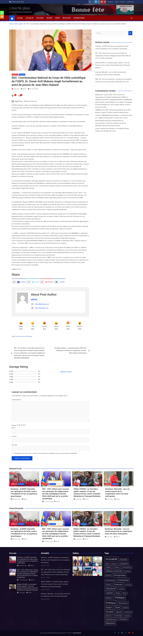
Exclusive (21, 484)
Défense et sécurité (114, 571)
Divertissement (126, 567)
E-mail (14, 436)
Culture (108, 567)
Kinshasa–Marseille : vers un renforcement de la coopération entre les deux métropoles (117, 492)
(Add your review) (66, 372)
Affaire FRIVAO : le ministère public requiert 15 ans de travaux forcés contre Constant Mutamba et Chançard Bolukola (112, 65)
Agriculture (123, 559)
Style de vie (128, 612)
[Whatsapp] (2, 13)
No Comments (34, 89)
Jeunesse (110, 2)
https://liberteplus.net (41, 308)
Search (130, 33)
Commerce (114, 564)
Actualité (29, 18)
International (79, 18)
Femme (122, 2)
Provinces (123, 603)
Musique (109, 598)
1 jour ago (78, 499)
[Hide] (1, 20)
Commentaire (16, 400)
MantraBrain (77, 633)
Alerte (107, 564)
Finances (118, 584)
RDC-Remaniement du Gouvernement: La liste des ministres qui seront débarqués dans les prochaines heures (110, 123)
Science (125, 607)
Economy (127, 571)
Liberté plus (19, 8)
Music (125, 593)
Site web (14, 445)
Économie (123, 619)
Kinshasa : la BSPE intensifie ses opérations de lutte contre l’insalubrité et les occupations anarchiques (24, 492)
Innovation (128, 585)
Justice (109, 593)
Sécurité (108, 615)
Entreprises (119, 575)
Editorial (108, 575)
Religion (109, 607)
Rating (14, 425)
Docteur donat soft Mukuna (23, 336)
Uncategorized (111, 619)
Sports (119, 612)
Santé (116, 2)
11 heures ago (48, 501)
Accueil (20, 18)
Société (49, 18)
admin (24, 89)
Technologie (130, 2)
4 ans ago (16, 89)
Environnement (110, 580)
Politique (40, 18)
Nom (14, 428)
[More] (2, 17)
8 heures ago (16, 499)
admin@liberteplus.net (42, 304)
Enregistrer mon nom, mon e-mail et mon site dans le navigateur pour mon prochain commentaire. (45, 453)
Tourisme (127, 615)
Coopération (124, 564)
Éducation (67, 18)
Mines (118, 593)
